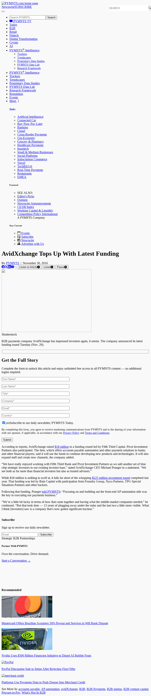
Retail (13, 31)
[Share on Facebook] (3, 267)
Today (13, 24)
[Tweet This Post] (6, 267)
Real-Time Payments (30, 170)
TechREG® (24, 166)
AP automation (50, 689)
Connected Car (26, 120)
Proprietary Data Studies (31, 61)
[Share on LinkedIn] (9, 267)
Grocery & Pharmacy (30, 141)
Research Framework (29, 68)
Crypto (13, 42)
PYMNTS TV (22, 21)
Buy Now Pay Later (29, 123)
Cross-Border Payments (32, 134)
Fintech (14, 35)
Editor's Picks (25, 196)
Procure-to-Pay (11, 692)
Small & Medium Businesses (35, 152)
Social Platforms (27, 155)
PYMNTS (12, 263)
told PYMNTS (51, 491)
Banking (22, 127)
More (13, 101)
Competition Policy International (37, 214)
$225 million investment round (111, 477)
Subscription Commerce (32, 159)
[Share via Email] (12, 267)
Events (13, 97)
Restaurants (24, 173)
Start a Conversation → (16, 560)
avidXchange (69, 689)
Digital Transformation (23, 39)
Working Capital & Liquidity (35, 210)
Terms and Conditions (97, 432)
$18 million (62, 446)
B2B (12, 28)
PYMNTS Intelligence (24, 50)
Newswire (8, 6)
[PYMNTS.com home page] (20, 3)
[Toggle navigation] (3, 11)
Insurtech (23, 148)
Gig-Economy (26, 138)
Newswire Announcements (34, 203)
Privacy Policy (71, 432)
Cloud (21, 131)
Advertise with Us (32, 243)
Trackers (22, 54)
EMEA (21, 177)
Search (51, 17)
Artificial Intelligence (30, 116)
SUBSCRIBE (23, 6)
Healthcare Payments (30, 145)
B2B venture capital (135, 689)
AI (11, 46)
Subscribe (27, 236)
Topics (12, 109)
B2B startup (114, 689)
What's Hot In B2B (34, 692)
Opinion (22, 200)
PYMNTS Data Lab (28, 64)
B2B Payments (96, 689)
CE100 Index (25, 207)
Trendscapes (24, 57)
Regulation (16, 94)
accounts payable (29, 689)
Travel (21, 162)
